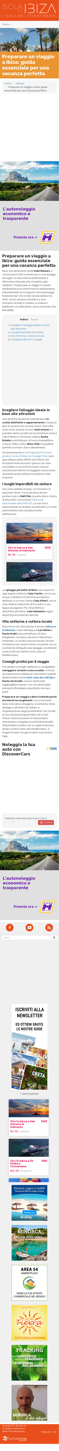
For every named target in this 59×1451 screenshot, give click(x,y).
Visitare (20, 83)
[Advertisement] (29, 125)
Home (8, 83)
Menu (6, 24)
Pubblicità (46, 1432)
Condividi (47, 822)
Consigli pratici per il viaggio (26, 339)
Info (54, 1432)
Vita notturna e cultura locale (27, 335)
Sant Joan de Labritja (39, 677)
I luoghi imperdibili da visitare (27, 332)
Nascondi (34, 320)
